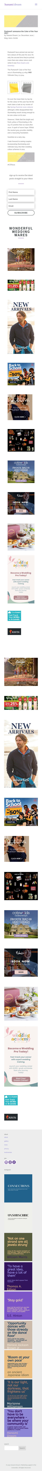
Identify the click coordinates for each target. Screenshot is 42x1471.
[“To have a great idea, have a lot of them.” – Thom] (18, 1276)
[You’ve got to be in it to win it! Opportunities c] (18, 1335)
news (10, 38)
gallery (6, 1141)
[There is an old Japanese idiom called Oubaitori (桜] (18, 1364)
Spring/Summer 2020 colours (21, 107)
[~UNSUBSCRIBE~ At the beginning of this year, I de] (18, 1218)
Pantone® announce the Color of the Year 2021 (21, 32)
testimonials (8, 1152)
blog (6, 38)
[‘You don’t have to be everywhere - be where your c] (18, 1423)
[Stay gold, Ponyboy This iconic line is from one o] (18, 1306)
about (6, 1137)
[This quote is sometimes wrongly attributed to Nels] (18, 1393)
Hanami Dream (12, 35)
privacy (6, 1148)
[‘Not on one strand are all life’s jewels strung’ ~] (18, 1247)
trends (15, 38)
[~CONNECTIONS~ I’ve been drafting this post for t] (18, 1188)
